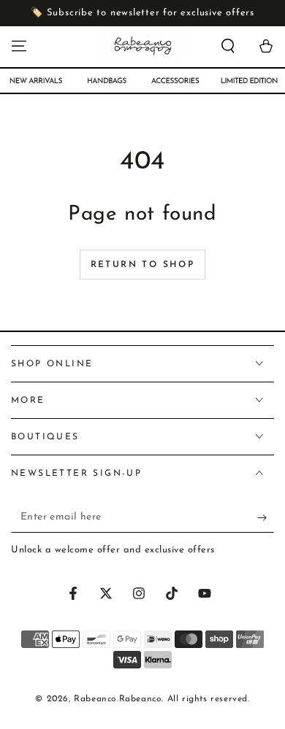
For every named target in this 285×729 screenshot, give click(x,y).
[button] (228, 46)
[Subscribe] (265, 518)
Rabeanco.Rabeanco (118, 699)
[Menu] (19, 46)
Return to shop (143, 265)
